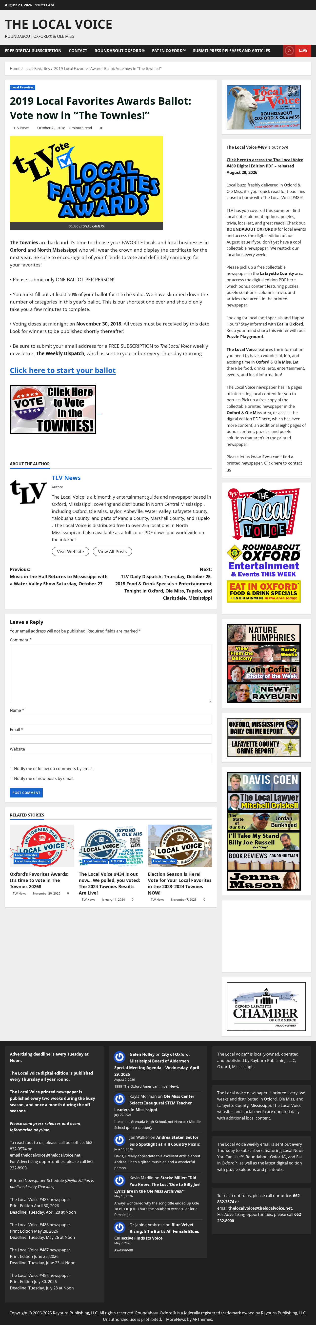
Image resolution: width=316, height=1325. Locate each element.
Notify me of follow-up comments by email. (54, 768)
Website (17, 749)
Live (303, 50)
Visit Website (70, 551)
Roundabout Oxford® (120, 50)
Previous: (59, 576)
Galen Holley (142, 1054)
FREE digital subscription (33, 50)
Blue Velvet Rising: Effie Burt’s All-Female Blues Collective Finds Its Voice (156, 1231)
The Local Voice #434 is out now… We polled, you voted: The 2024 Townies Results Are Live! (109, 883)
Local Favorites (22, 87)
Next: (163, 583)
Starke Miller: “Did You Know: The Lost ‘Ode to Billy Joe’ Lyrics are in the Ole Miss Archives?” (157, 1184)
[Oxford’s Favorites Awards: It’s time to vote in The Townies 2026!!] (42, 846)
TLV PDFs (117, 861)
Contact (78, 50)
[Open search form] (277, 51)
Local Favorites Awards (32, 861)
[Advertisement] (266, 936)
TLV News (21, 127)
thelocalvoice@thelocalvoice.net (260, 1208)
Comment (21, 640)
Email (16, 729)
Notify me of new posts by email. (44, 778)
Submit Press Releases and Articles (231, 50)
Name (17, 710)
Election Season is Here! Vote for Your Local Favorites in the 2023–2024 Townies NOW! (180, 883)
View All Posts (112, 551)
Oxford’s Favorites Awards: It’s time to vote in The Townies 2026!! (39, 880)
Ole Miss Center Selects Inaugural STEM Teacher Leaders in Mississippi (154, 1103)
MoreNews (176, 1319)
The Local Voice (58, 24)
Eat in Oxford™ (169, 50)
